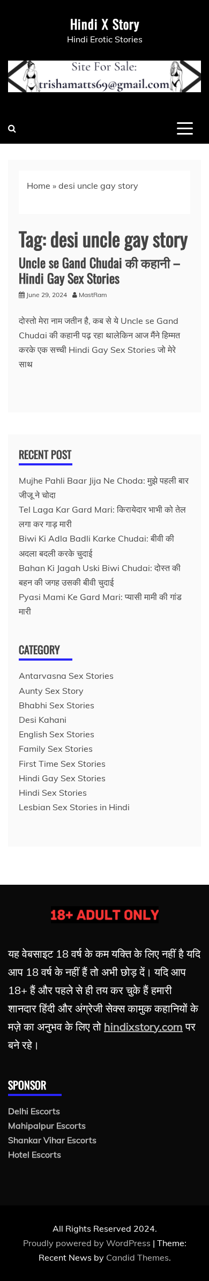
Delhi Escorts (34, 1111)
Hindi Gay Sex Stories (62, 778)
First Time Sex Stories (62, 763)
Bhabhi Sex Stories (56, 705)
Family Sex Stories (56, 748)
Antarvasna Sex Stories (66, 675)
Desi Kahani (42, 719)
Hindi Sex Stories (53, 792)
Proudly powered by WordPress (88, 1243)
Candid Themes (137, 1257)
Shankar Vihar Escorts (52, 1140)
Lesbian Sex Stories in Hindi (74, 807)
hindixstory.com (143, 1026)
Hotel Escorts (34, 1154)
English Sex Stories (56, 734)
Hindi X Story (104, 23)
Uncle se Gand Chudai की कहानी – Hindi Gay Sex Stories (99, 270)
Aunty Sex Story (51, 690)
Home (38, 185)
